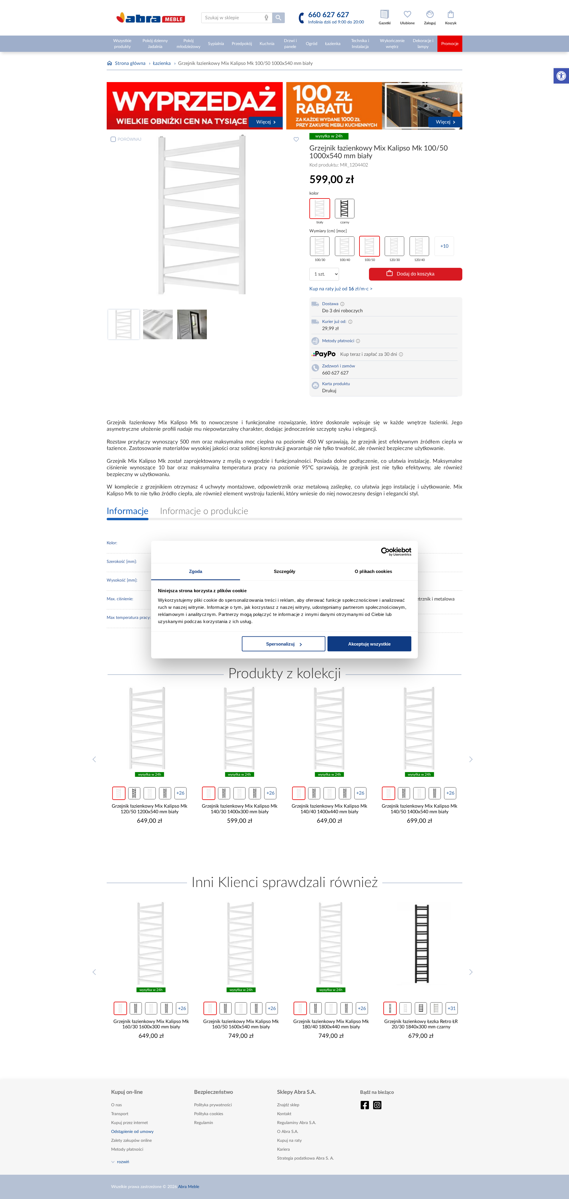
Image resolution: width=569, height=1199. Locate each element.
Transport (119, 1114)
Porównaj (129, 139)
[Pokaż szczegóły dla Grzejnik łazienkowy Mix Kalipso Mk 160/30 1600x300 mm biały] (150, 944)
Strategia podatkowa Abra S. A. (305, 1158)
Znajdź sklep (288, 1105)
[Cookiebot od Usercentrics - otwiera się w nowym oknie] (385, 552)
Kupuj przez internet (129, 1123)
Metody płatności (127, 1149)
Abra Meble (188, 1187)
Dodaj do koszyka (415, 273)
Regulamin (203, 1123)
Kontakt (284, 1114)
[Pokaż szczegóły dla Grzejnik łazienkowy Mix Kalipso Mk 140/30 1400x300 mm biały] (240, 728)
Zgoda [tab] (195, 571)
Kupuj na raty (289, 1141)
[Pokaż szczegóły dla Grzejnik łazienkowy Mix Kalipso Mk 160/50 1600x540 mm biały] (240, 944)
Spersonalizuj (280, 643)
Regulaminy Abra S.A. (296, 1123)
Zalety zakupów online (131, 1141)
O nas (116, 1105)
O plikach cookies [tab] (373, 571)
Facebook (365, 1105)
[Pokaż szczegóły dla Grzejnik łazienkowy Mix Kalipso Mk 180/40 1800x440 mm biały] (329, 944)
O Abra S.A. (287, 1132)
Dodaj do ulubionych (296, 139)
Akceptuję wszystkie (369, 643)
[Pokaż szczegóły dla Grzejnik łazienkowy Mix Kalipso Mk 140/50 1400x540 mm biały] (420, 728)
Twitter (377, 1105)
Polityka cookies (208, 1114)
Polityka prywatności (213, 1105)
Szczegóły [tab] (284, 571)
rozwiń (123, 1161)
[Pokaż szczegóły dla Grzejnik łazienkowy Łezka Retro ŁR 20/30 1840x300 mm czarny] (420, 944)
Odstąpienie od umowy (132, 1132)
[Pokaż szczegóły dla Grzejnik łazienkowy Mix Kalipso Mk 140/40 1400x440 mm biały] (329, 728)
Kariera (283, 1149)
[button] (561, 76)
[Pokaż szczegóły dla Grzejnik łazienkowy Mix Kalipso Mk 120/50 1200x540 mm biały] (150, 728)
